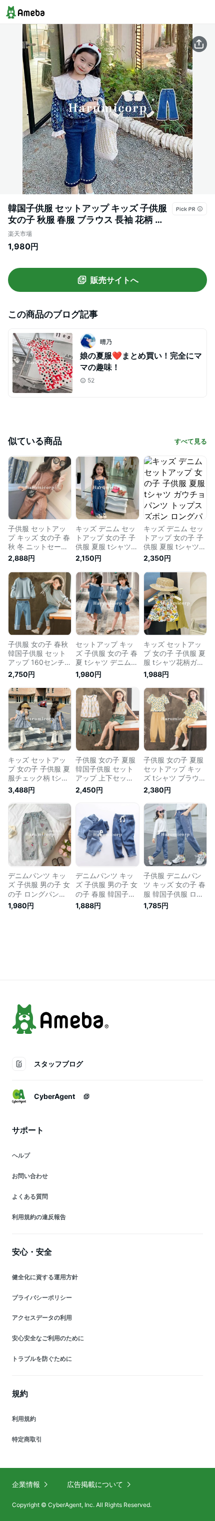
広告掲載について (95, 1484)
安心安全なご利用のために (48, 1338)
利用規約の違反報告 (39, 1217)
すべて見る (190, 441)
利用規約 (24, 1418)
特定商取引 (27, 1439)
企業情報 (26, 1484)
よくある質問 (30, 1196)
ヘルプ (21, 1155)
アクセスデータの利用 (42, 1317)
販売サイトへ (114, 280)
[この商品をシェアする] (199, 44)
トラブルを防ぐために (42, 1358)
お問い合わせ (30, 1176)
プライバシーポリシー (42, 1297)
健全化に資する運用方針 (45, 1277)
